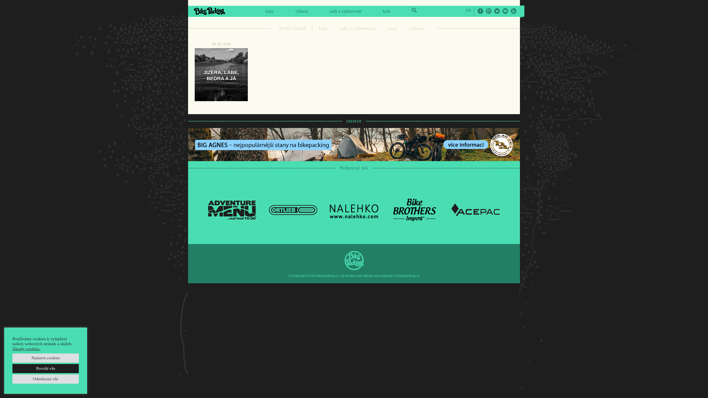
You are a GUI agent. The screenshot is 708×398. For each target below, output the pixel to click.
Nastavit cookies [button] (46, 358)
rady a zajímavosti (345, 11)
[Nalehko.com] (354, 209)
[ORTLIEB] (293, 209)
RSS (513, 11)
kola (386, 11)
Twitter (497, 11)
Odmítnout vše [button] (45, 379)
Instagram (488, 11)
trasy (270, 11)
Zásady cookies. (26, 349)
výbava (301, 11)
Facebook (480, 11)
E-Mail (505, 11)
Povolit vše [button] (45, 368)
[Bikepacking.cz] (209, 11)
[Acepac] (475, 209)
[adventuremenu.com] (232, 209)
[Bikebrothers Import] (415, 209)
